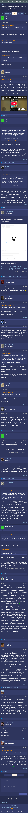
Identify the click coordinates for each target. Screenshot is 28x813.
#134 (26, 488)
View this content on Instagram (14, 258)
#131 (26, 413)
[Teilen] (24, 22)
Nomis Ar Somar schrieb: (7, 353)
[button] (2, 780)
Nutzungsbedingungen (6, 807)
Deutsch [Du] (13, 805)
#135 (26, 531)
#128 (26, 326)
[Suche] (26, 1)
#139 (26, 728)
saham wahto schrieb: (6, 79)
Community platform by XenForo (13, 811)
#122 (26, 76)
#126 (26, 286)
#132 (26, 440)
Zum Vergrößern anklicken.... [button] (14, 140)
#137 (26, 649)
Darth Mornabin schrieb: (7, 25)
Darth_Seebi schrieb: (6, 491)
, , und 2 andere (13, 276)
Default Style (5, 805)
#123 (26, 125)
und (8, 162)
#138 (26, 696)
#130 (26, 389)
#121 (26, 22)
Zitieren (25, 67)
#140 (26, 747)
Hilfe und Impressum (5, 809)
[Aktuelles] (23, 1)
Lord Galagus (5, 11)
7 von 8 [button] (14, 13)
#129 (26, 350)
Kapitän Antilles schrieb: (7, 750)
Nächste (20, 13)
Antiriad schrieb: (5, 55)
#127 (26, 302)
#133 (26, 464)
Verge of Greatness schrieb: (8, 40)
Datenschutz (15, 807)
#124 (26, 171)
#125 (26, 217)
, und (10, 687)
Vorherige (8, 13)
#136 (26, 583)
